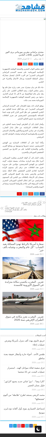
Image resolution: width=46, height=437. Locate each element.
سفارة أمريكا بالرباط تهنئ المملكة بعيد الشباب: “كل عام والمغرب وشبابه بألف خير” (23, 247)
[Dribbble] (19, 426)
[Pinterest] (23, 426)
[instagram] (11, 426)
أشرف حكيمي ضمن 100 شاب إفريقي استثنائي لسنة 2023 (31, 202)
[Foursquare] (15, 426)
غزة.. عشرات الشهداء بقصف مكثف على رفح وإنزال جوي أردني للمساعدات (16, 208)
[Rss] (35, 426)
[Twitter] (27, 426)
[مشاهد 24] (30, 7)
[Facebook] (31, 426)
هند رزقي (37, 59)
